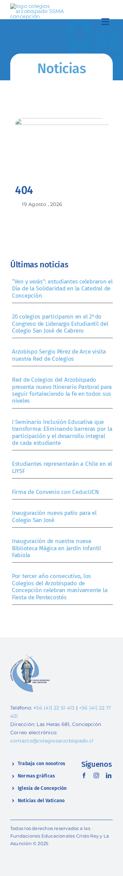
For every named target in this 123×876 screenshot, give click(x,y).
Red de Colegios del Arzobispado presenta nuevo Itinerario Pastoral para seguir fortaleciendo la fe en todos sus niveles (62, 390)
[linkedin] (108, 775)
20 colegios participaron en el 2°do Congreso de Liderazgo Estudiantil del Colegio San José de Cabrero (60, 323)
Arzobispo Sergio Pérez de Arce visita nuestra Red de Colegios (59, 355)
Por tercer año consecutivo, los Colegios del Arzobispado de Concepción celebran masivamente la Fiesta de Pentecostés (59, 587)
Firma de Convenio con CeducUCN (55, 492)
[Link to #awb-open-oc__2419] (105, 21)
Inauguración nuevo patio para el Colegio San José (54, 516)
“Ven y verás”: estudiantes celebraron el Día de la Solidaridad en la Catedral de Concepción (62, 288)
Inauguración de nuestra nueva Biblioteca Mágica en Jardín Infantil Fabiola (56, 548)
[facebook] (84, 775)
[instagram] (96, 775)
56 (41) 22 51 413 (55, 708)
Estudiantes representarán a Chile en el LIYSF (62, 467)
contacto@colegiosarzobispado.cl (51, 741)
